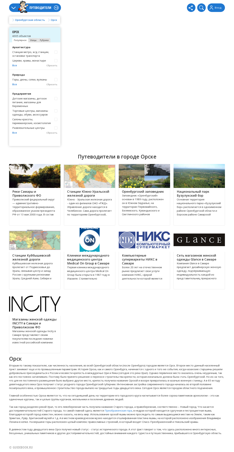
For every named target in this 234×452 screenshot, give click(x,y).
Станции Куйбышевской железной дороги (31, 257)
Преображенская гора (118, 410)
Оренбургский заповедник (143, 191)
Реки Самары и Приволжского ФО (26, 193)
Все (14, 65)
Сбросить (51, 65)
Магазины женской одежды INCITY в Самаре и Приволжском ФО (34, 323)
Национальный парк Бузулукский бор (193, 193)
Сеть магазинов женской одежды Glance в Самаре (196, 257)
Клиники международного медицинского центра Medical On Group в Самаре (88, 259)
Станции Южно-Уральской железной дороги (88, 193)
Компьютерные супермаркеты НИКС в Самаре (139, 259)
